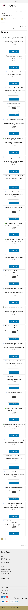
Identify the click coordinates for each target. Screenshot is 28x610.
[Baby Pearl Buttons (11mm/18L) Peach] (14, 223)
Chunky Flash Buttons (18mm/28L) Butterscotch (14, 525)
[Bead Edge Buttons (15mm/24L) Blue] (14, 408)
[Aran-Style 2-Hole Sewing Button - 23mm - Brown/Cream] (14, 157)
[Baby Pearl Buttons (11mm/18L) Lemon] (14, 191)
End (3, 21)
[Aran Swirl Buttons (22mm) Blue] (14, 72)
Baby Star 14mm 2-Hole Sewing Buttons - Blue (14, 275)
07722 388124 (14, 1)
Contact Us (5, 585)
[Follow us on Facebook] (2, 597)
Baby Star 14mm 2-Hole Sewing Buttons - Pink (14, 347)
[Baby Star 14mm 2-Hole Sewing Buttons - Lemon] (14, 308)
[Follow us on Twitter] (4, 597)
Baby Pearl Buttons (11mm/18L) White (14, 257)
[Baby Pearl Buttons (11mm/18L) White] (14, 255)
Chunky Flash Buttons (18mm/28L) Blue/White (14, 507)
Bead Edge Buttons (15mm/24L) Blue (14, 411)
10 (22, 18)
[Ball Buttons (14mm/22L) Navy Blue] (14, 360)
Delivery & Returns (6, 588)
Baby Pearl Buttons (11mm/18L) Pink (14, 241)
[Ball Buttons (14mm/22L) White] (14, 392)
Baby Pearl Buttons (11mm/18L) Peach (14, 226)
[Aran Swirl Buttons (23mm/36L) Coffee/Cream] (14, 87)
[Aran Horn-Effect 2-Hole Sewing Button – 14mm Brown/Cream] (14, 38)
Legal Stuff (5, 590)
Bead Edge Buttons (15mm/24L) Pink (14, 458)
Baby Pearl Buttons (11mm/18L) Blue (14, 178)
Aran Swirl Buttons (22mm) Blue (14, 74)
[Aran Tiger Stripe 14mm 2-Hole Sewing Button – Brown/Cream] (14, 120)
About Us (4, 582)
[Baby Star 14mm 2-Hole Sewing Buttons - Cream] (14, 289)
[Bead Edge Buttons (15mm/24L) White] (14, 487)
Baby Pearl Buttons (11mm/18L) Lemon (14, 194)
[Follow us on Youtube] (7, 597)
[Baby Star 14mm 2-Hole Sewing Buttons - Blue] (14, 271)
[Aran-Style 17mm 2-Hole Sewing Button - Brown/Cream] (14, 139)
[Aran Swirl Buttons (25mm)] (14, 103)
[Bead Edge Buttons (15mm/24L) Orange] (14, 440)
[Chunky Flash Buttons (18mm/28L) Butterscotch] (14, 521)
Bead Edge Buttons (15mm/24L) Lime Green (14, 426)
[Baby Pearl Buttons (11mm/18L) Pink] (14, 239)
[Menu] (25, 6)
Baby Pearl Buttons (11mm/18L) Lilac (14, 210)
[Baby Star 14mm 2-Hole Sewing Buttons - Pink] (14, 344)
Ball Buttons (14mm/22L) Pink (14, 379)
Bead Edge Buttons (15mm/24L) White (14, 490)
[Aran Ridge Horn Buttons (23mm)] (14, 56)
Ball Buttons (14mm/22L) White (14, 395)
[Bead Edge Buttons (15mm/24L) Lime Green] (14, 424)
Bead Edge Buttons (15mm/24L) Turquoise (14, 474)
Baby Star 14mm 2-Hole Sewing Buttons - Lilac (14, 330)
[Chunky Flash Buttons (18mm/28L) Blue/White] (14, 504)
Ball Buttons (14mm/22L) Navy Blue (14, 363)
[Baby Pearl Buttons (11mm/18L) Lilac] (14, 207)
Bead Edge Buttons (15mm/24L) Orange (14, 442)
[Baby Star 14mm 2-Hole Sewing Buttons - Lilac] (14, 326)
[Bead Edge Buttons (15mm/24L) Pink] (14, 455)
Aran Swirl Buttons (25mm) (14, 106)
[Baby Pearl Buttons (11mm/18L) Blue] (14, 175)
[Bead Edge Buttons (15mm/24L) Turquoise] (14, 471)
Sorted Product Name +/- (7, 15)
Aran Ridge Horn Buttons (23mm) (14, 58)
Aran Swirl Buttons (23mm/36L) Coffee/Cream (14, 90)
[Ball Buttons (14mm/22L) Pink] (14, 376)
